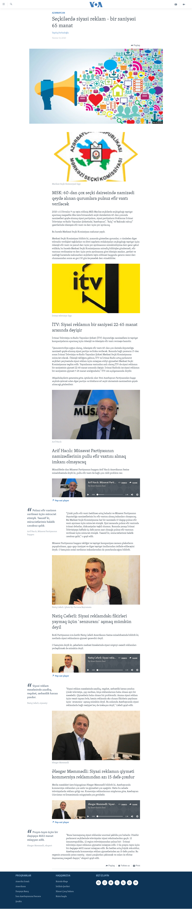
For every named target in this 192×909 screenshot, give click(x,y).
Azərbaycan (58, 13)
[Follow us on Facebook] (98, 882)
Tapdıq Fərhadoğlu (60, 33)
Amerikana (21, 887)
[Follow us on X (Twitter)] (117, 882)
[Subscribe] (135, 882)
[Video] (184, 4)
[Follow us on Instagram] (104, 882)
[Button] (135, 45)
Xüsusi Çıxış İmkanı (65, 892)
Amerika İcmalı (22, 882)
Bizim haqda (61, 897)
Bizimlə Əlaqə (62, 882)
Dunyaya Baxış (22, 892)
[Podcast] (129, 882)
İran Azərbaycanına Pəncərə (28, 897)
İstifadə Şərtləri (63, 887)
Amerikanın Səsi (98, 486)
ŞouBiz (19, 902)
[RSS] (123, 882)
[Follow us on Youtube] (110, 882)
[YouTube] (176, 4)
